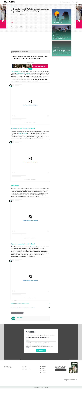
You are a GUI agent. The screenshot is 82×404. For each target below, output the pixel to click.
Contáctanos (24, 366)
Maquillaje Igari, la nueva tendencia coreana (20, 303)
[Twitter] (12, 20)
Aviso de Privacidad (8, 367)
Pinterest (43, 370)
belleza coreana (16, 71)
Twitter (43, 368)
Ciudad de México (22, 133)
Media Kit (23, 367)
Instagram (44, 372)
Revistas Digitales (7, 366)
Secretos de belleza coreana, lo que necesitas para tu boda (22, 307)
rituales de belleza (34, 246)
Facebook (44, 366)
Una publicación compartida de (30, 122)
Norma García (26, 14)
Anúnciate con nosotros (26, 369)
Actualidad (13, 6)
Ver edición (60, 369)
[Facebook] (12, 17)
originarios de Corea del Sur (23, 73)
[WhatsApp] (12, 25)
